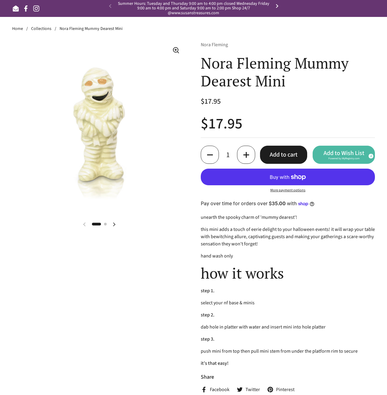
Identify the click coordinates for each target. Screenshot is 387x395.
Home (17, 29)
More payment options (287, 190)
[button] (210, 155)
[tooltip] (370, 156)
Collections (41, 29)
